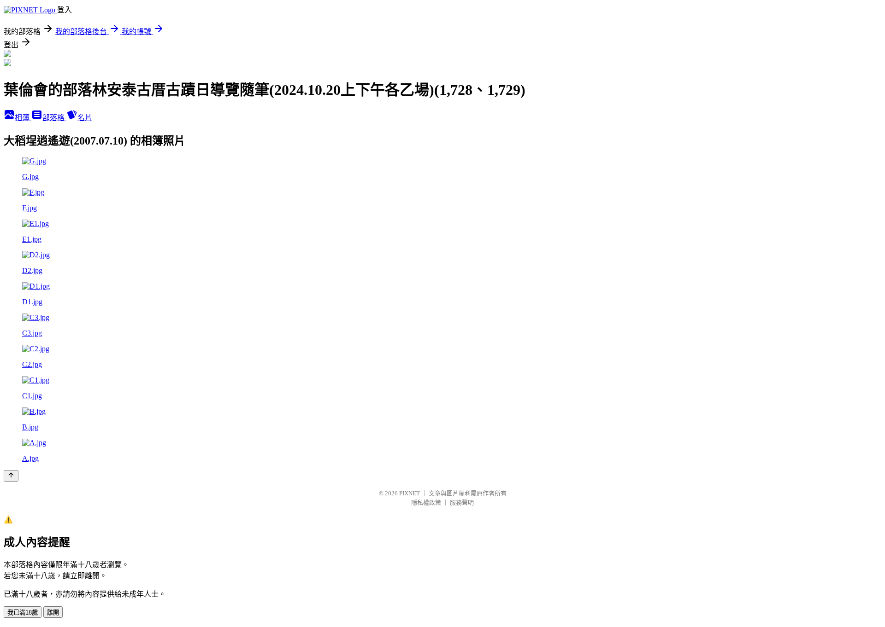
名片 (84, 118)
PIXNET (409, 493)
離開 (53, 612)
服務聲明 (462, 502)
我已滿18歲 (22, 612)
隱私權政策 (426, 502)
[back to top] (11, 476)
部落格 (54, 118)
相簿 (23, 118)
